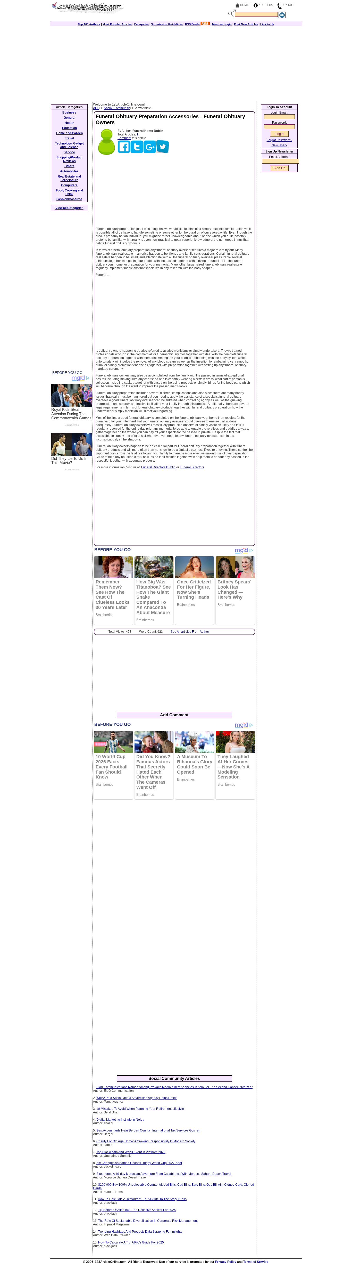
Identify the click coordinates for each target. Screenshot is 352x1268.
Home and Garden (69, 133)
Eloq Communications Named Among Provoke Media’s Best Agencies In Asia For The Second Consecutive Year (174, 1087)
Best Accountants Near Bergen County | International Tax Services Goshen (148, 1130)
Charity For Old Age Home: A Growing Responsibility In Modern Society (145, 1141)
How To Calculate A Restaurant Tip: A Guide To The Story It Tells (142, 1199)
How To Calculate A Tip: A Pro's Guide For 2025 (131, 1242)
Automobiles (69, 171)
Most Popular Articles (117, 24)
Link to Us (267, 24)
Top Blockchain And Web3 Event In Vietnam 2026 (130, 1152)
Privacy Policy (225, 1262)
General (69, 117)
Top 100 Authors (89, 24)
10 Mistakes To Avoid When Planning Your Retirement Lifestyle (140, 1109)
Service (69, 152)
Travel (69, 138)
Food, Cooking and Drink (69, 192)
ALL (96, 108)
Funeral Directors (192, 467)
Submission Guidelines (167, 24)
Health (69, 123)
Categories (141, 24)
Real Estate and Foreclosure (69, 178)
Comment (124, 138)
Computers (69, 185)
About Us (265, 4)
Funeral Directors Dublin (158, 467)
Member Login (222, 24)
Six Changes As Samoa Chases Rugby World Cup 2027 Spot (139, 1163)
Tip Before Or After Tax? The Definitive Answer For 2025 (137, 1210)
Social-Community (117, 108)
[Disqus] (174, 870)
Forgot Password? (279, 140)
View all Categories (69, 208)
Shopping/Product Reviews (69, 159)
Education (69, 128)
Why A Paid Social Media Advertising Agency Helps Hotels (136, 1098)
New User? (279, 145)
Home (244, 4)
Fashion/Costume (69, 199)
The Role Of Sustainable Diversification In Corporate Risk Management (148, 1221)
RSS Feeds (192, 24)
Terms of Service (255, 1262)
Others (69, 166)
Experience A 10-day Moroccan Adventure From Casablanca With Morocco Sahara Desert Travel (163, 1174)
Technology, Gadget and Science (69, 145)
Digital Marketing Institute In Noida (120, 1119)
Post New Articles (246, 24)
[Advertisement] (176, 64)
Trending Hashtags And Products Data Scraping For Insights (140, 1231)
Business (69, 112)
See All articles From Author (190, 631)
